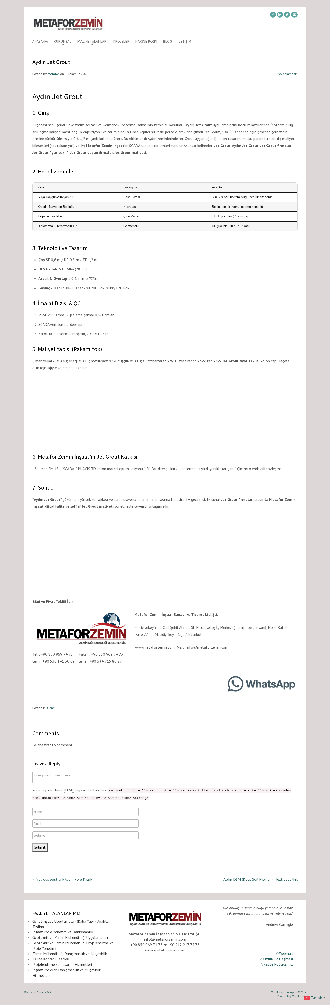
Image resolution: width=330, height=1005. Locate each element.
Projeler (121, 42)
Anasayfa (40, 42)
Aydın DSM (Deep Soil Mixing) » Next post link (260, 879)
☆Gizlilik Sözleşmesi (276, 958)
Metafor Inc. (299, 996)
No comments (288, 74)
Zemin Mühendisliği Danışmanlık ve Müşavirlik (69, 953)
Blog (167, 42)
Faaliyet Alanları (92, 42)
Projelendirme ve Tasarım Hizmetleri (62, 964)
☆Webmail (284, 953)
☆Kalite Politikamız (276, 964)
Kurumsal (62, 42)
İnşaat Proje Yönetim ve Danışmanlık (62, 931)
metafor (53, 74)
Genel (51, 708)
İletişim (184, 42)
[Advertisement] (165, 411)
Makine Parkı (146, 42)
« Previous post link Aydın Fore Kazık (62, 879)
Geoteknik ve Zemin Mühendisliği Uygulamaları (70, 937)
